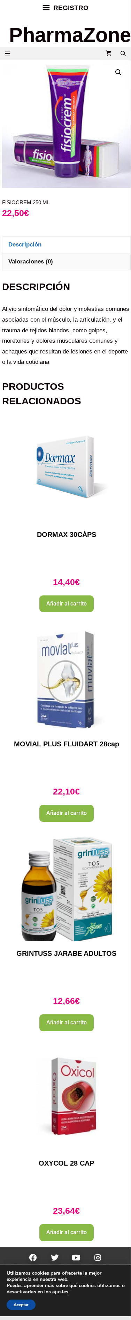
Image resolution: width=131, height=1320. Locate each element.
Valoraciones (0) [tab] (30, 261)
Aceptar (21, 1305)
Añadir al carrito (66, 603)
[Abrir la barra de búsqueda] (123, 53)
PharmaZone (70, 35)
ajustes (60, 1292)
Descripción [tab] (24, 244)
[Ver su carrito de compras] (108, 53)
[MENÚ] (7, 53)
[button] (118, 72)
